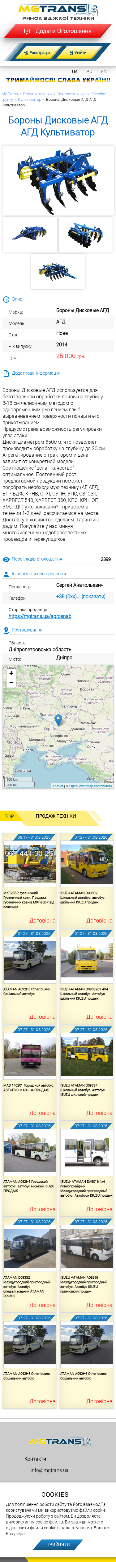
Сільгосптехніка (71, 94)
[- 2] (86, 235)
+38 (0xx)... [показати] (80, 596)
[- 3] (58, 272)
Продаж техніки (37, 94)
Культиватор (29, 99)
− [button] (11, 683)
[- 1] (30, 235)
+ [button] (11, 673)
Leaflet (58, 785)
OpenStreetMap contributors (90, 785)
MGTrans (10, 94)
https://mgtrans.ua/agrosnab (40, 616)
